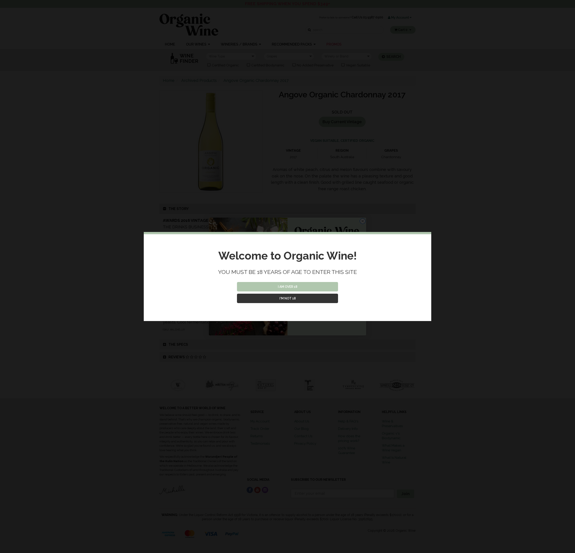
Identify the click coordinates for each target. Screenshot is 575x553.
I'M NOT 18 (287, 298)
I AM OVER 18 (287, 287)
